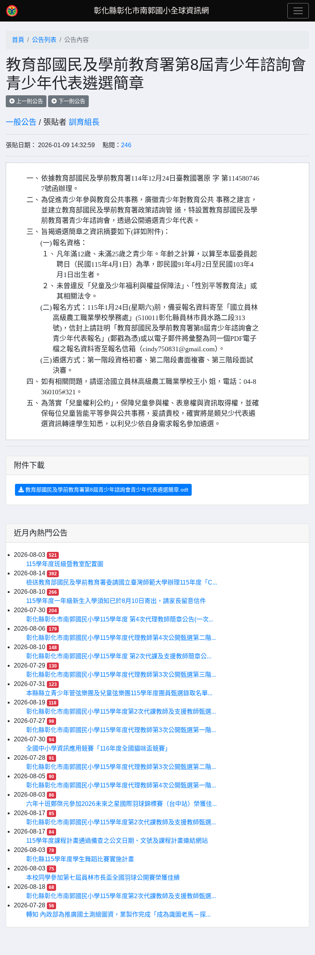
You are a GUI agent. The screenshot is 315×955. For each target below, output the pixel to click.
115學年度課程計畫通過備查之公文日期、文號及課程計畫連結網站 (117, 840)
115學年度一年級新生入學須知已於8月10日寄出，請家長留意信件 (116, 601)
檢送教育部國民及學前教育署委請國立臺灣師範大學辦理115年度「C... (121, 582)
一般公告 (21, 122)
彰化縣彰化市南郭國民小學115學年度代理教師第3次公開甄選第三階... (121, 674)
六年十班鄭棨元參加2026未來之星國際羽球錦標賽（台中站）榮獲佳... (121, 804)
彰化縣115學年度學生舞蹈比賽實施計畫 (80, 859)
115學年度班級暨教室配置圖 (64, 564)
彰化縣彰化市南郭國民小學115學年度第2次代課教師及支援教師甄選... (121, 711)
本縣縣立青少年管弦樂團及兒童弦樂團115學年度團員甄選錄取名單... (119, 693)
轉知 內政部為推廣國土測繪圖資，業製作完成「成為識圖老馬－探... (118, 914)
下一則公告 (71, 101)
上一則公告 (29, 101)
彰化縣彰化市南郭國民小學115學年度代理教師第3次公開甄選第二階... (121, 767)
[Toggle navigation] (298, 10)
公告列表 (44, 40)
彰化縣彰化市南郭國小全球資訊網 (151, 11)
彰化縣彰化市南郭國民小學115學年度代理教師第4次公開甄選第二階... (121, 637)
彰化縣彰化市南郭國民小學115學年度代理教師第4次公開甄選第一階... (121, 785)
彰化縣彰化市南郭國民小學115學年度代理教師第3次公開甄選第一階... (121, 730)
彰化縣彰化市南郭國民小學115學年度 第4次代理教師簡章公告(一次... (119, 619)
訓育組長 (84, 122)
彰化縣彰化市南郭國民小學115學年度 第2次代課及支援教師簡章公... (118, 656)
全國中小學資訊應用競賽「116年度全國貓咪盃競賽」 (98, 748)
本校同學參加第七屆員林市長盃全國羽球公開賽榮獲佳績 (103, 877)
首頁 (18, 40)
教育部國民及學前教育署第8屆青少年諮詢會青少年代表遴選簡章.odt (106, 490)
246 (126, 145)
